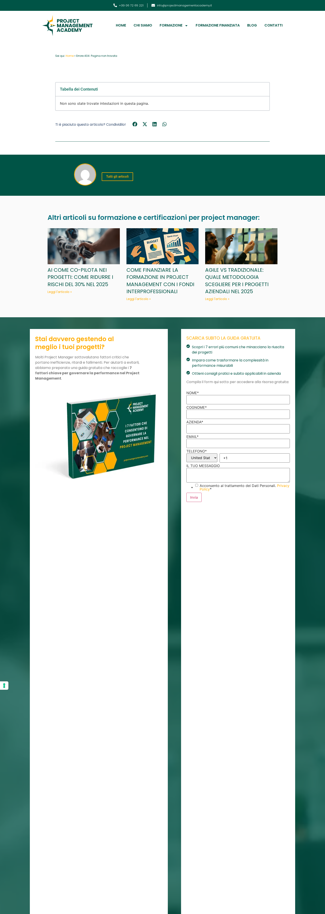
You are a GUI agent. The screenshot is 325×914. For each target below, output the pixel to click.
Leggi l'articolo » (60, 292)
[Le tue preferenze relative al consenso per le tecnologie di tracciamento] (4, 685)
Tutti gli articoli (117, 177)
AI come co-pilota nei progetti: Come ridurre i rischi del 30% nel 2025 (80, 277)
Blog (252, 25)
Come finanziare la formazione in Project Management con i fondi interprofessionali (160, 280)
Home (121, 25)
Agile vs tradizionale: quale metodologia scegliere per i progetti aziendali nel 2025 (237, 280)
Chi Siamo (143, 25)
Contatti (273, 25)
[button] (135, 124)
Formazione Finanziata (218, 25)
